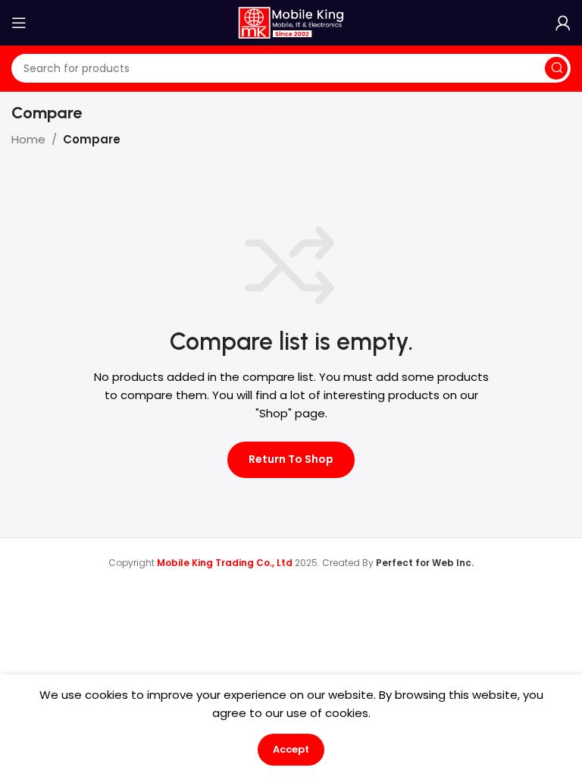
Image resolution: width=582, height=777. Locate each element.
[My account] (563, 23)
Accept (291, 749)
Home (28, 139)
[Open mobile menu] (19, 23)
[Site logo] (291, 22)
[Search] (556, 68)
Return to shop (291, 459)
